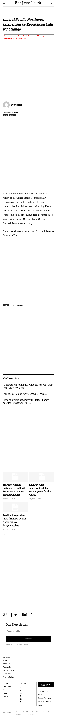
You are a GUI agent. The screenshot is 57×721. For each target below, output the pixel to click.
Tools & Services (44, 698)
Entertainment (8, 690)
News (13, 36)
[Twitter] (21, 690)
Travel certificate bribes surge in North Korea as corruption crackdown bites (14, 489)
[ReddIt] (27, 121)
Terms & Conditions (45, 701)
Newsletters (42, 694)
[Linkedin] (39, 121)
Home (6, 36)
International (43, 691)
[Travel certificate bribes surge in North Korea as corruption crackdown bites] (15, 477)
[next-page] (9, 534)
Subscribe (28, 639)
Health (5, 697)
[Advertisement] (28, 70)
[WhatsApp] (33, 121)
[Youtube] (21, 699)
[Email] (52, 121)
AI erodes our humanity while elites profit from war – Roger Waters (28, 386)
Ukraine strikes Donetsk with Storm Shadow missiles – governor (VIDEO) (26, 401)
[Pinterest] (46, 121)
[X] (20, 121)
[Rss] (21, 701)
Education (7, 686)
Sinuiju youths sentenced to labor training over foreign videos (40, 489)
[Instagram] (21, 696)
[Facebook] (14, 121)
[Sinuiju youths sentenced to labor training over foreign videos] (41, 477)
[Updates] (7, 104)
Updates (18, 104)
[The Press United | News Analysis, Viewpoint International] (32, 3)
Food (5, 693)
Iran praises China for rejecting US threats (25, 393)
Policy (40, 705)
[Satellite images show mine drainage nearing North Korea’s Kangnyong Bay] (15, 507)
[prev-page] (4, 534)
